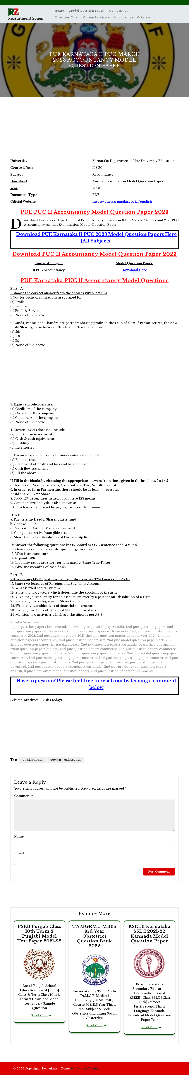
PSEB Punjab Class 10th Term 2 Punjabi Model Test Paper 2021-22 (39, 934)
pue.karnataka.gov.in (65, 759)
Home (59, 10)
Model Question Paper (86, 10)
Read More (39, 1015)
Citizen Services (95, 17)
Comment (23, 796)
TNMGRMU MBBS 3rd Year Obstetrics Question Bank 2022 (94, 936)
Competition (119, 10)
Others (142, 17)
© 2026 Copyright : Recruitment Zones (56, 1068)
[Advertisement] (94, 131)
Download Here (134, 270)
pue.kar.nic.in (33, 759)
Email (19, 853)
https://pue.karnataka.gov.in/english (122, 201)
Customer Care (66, 17)
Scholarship (122, 17)
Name (19, 836)
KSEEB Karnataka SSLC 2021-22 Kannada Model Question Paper (149, 934)
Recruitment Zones (25, 18)
